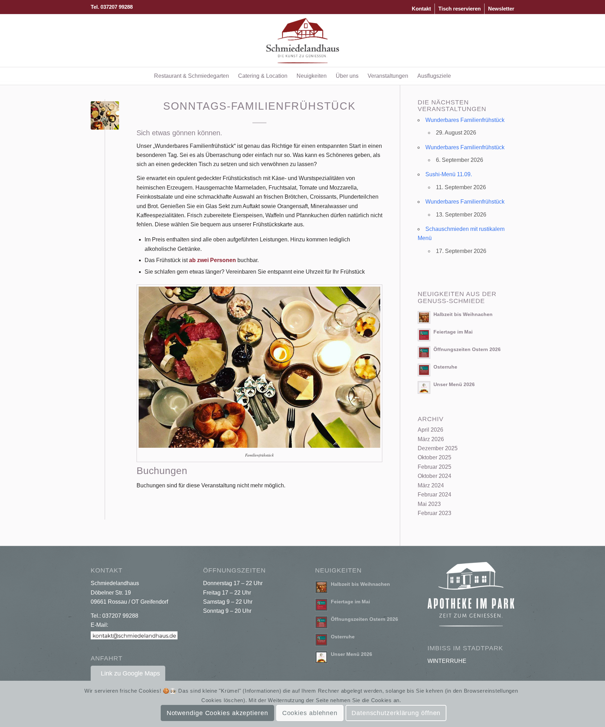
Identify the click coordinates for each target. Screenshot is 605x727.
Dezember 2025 (438, 448)
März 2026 (431, 439)
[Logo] (302, 40)
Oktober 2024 (434, 476)
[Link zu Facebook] (498, 40)
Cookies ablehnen (310, 713)
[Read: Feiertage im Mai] (424, 335)
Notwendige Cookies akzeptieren (217, 713)
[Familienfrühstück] (105, 115)
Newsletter (501, 9)
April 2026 (430, 430)
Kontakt (421, 9)
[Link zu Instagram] (509, 40)
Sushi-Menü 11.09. (448, 174)
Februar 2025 (434, 467)
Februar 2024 (434, 495)
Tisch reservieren (459, 9)
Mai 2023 (429, 504)
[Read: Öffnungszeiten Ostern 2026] (424, 352)
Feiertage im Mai (453, 332)
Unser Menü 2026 (454, 384)
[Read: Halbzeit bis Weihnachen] (424, 317)
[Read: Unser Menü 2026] (424, 387)
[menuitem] (421, 9)
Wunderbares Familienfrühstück (465, 120)
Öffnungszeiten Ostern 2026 (467, 349)
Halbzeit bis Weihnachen (463, 314)
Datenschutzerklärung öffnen (396, 713)
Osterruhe (445, 367)
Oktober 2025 (434, 457)
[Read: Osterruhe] (424, 370)
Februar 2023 (434, 513)
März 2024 (431, 485)
